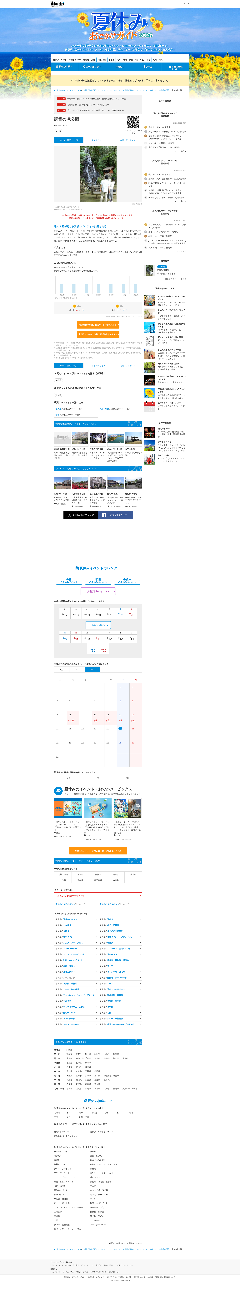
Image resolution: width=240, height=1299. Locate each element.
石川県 (69, 1067)
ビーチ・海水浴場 (62, 1203)
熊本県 (133, 874)
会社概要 (150, 1277)
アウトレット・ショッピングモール (69, 1207)
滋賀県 (116, 1075)
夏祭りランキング (62, 1131)
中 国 (57, 1080)
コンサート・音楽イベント (101, 1173)
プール (149, 66)
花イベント (95, 1177)
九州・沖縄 (157, 59)
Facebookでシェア (117, 514)
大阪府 (69, 1075)
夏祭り (121, 66)
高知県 (97, 1084)
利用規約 (67, 1277)
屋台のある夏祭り (98, 1160)
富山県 (79, 1067)
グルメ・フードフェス (63, 1168)
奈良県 (97, 1075)
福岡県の (66, 919)
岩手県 (88, 1054)
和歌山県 (108, 1075)
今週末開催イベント (177, 67)
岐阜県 (79, 1071)
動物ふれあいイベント (63, 1181)
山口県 (88, 1080)
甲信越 (111, 59)
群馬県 (107, 1058)
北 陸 (57, 1067)
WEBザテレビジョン (82, 1272)
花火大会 (99, 1265)
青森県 (79, 1054)
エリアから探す (93, 66)
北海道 (86, 59)
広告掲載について (139, 1277)
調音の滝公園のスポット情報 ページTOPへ (126, 1243)
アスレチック (96, 1220)
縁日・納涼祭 (96, 1155)
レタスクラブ (56, 1272)
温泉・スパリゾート (99, 1203)
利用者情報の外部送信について (165, 1277)
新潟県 (88, 1062)
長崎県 (116, 874)
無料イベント (60, 1164)
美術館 (57, 1216)
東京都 (69, 1058)
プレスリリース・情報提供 (115, 1277)
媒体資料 (129, 1277)
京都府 (79, 1075)
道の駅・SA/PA (96, 1216)
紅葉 (118, 1265)
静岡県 (97, 1071)
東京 (105, 60)
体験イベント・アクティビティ (103, 1164)
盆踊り (57, 1160)
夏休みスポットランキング (65, 1136)
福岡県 (58, 125)
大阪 (136, 60)
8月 (127, 778)
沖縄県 (116, 880)
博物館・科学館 (97, 1211)
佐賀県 (98, 874)
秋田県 (97, 1054)
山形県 (107, 1054)
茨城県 (125, 1058)
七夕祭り (58, 1155)
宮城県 (69, 1054)
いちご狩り (68, 1265)
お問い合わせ (100, 1277)
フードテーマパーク (99, 1224)
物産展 (93, 1168)
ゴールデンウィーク (87, 1265)
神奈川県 (80, 1058)
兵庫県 (88, 1075)
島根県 (107, 1080)
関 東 (57, 1058)
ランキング (70, 904)
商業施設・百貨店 (98, 1207)
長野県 (79, 1062)
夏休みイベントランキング (101, 1131)
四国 (148, 59)
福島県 (116, 1054)
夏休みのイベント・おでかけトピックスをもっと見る (98, 850)
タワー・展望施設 (62, 1224)
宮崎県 (80, 880)
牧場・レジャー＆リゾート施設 (67, 1229)
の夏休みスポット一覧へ (69, 408)
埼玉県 (97, 1058)
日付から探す (65, 66)
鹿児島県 (98, 880)
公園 (59, 131)
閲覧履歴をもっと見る (175, 279)
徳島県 (88, 1084)
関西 (131, 59)
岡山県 (79, 1080)
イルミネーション (128, 1265)
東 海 (57, 1071)
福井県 (88, 1067)
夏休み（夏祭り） (109, 1265)
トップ (68, 140)
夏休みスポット (61, 1190)
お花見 (77, 1265)
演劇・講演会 (60, 1186)
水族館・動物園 (61, 1198)
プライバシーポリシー (79, 1277)
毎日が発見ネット (114, 1272)
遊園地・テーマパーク (100, 1194)
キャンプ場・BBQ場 (99, 1190)
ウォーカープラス (57, 1265)
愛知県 (69, 1071)
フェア (93, 1186)
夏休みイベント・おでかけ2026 (67, 59)
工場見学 (58, 1211)
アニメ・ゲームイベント (64, 1177)
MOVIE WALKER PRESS (98, 1272)
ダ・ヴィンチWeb (68, 1272)
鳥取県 (97, 1080)
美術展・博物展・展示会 (101, 1181)
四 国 (57, 1084)
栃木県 (116, 1058)
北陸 (125, 59)
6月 (68, 778)
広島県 (69, 1080)
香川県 (69, 1084)
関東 (100, 59)
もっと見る (179, 151)
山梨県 (69, 1062)
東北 (93, 59)
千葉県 (88, 1058)
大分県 (63, 880)
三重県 (88, 1071)
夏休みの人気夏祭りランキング (71, 895)
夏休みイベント (61, 1151)
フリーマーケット (62, 1173)
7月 (98, 778)
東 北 (57, 1054)
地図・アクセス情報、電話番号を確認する (98, 334)
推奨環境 (91, 1277)
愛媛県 (79, 1084)
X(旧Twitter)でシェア (83, 514)
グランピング (60, 1194)
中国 (142, 59)
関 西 (57, 1075)
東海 (119, 59)
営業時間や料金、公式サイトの (97, 324)
